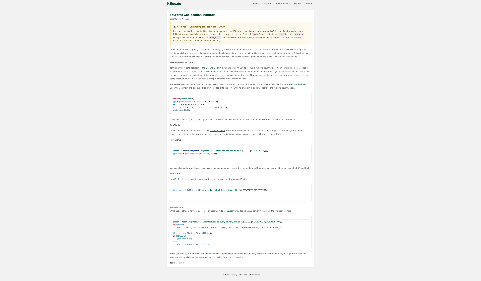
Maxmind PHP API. (297, 84)
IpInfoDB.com (227, 211)
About (309, 3)
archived (179, 262)
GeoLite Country (213, 68)
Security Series (283, 3)
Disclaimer (243, 274)
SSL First (298, 3)
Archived (185, 19)
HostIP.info (175, 179)
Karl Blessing (232, 274)
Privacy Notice (254, 274)
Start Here (267, 3)
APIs (178, 119)
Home (256, 3)
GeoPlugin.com (217, 130)
